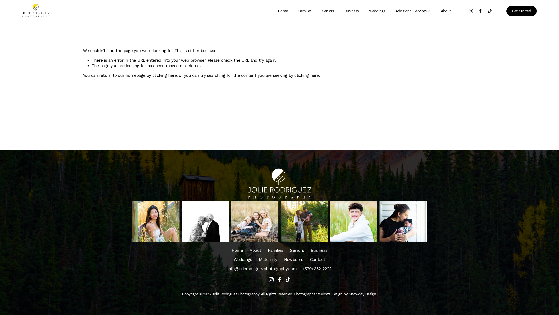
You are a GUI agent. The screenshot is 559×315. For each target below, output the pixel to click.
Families (305, 11)
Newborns (293, 259)
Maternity (268, 259)
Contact (317, 259)
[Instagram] (471, 11)
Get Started (521, 11)
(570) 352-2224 (317, 268)
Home (283, 11)
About (446, 11)
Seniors (328, 11)
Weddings (377, 11)
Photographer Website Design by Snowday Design (335, 294)
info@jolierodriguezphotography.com (262, 268)
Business (352, 11)
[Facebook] (480, 11)
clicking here (164, 75)
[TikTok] (489, 11)
